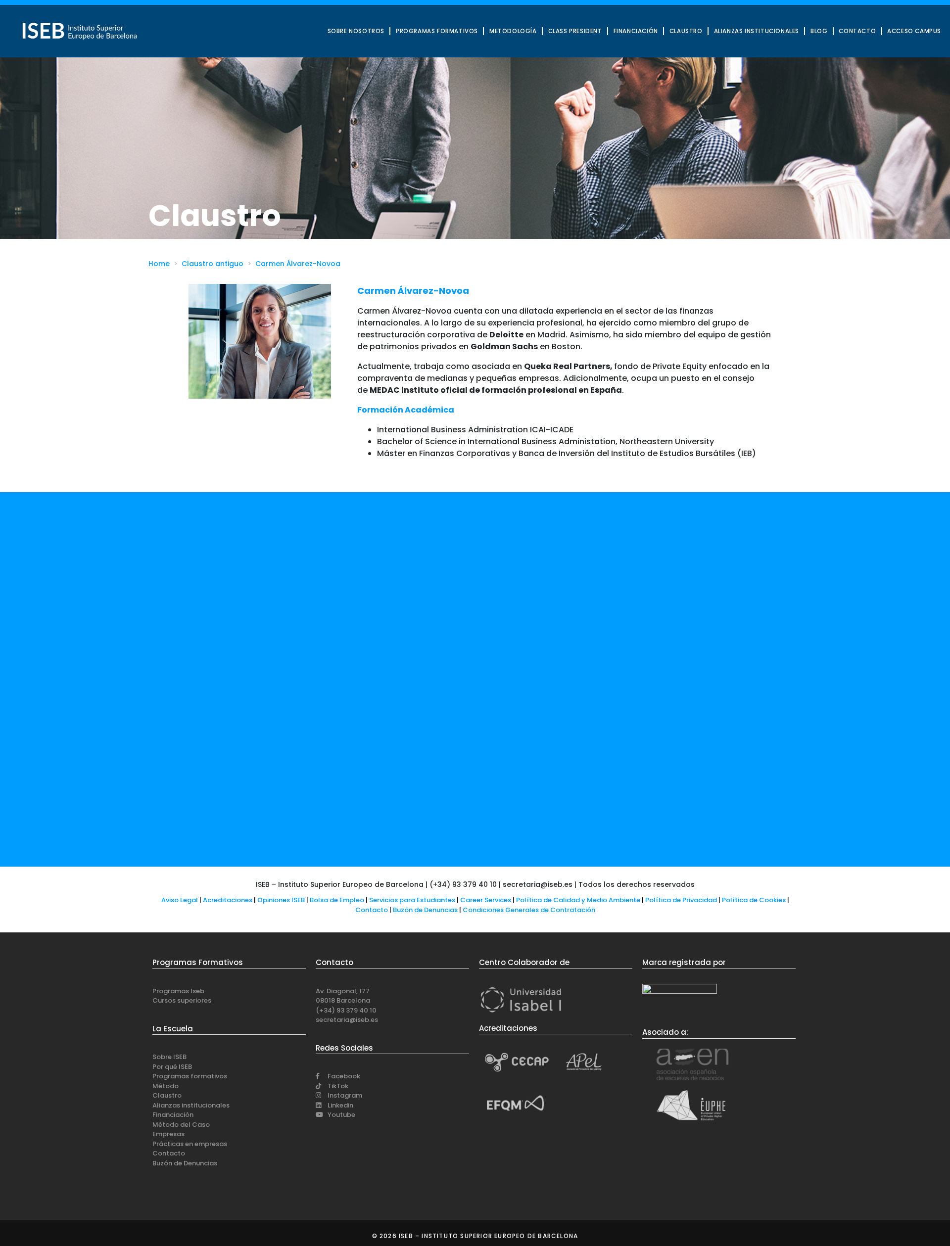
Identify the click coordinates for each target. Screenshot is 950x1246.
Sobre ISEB (169, 1056)
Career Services (485, 900)
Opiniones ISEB (281, 900)
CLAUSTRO (686, 31)
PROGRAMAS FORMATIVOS (437, 31)
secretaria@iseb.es (347, 1019)
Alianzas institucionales (191, 1105)
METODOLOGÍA (513, 31)
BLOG (818, 31)
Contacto (372, 910)
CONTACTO (857, 31)
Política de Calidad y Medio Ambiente (578, 900)
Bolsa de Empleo (337, 900)
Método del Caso (181, 1124)
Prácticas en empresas (189, 1144)
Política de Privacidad (681, 900)
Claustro (167, 1095)
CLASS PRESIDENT (575, 31)
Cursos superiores (181, 1000)
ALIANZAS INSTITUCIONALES (756, 31)
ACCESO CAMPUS (914, 31)
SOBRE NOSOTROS (356, 31)
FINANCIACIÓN (636, 31)
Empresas (168, 1134)
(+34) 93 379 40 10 (346, 1010)
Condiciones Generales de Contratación (529, 910)
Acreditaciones (227, 900)
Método (165, 1086)
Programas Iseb (178, 991)
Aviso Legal (179, 900)
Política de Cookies (754, 900)
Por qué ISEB (172, 1066)
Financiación (172, 1114)
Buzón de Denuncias (428, 910)
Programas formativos (189, 1076)
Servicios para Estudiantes (412, 900)
